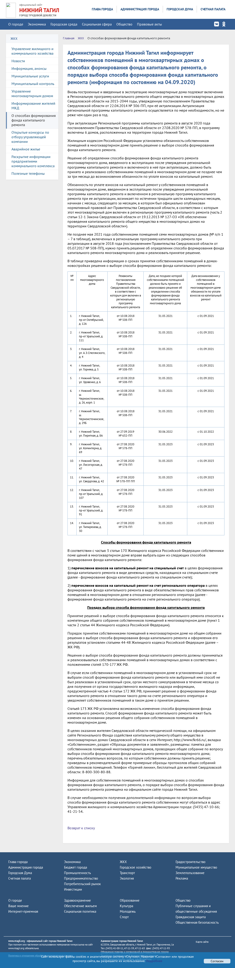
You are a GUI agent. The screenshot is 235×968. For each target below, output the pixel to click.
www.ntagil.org (16, 941)
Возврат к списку (81, 828)
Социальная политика (80, 911)
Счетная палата (213, 9)
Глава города (102, 9)
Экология (127, 878)
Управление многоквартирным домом (32, 93)
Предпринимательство (81, 878)
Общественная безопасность (197, 922)
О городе (15, 24)
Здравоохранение (77, 900)
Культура (126, 906)
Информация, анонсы (29, 68)
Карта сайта (202, 941)
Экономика (37, 24)
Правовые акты (149, 24)
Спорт (124, 917)
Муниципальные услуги (30, 76)
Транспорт (127, 873)
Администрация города (139, 9)
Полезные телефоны (28, 173)
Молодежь (128, 911)
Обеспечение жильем (80, 906)
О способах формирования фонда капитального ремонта (33, 120)
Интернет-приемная (23, 911)
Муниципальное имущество (196, 867)
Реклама (182, 878)
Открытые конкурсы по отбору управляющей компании (30, 137)
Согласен (217, 961)
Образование (130, 900)
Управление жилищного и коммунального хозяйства (32, 51)
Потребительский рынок (82, 884)
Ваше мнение (18, 906)
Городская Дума (180, 9)
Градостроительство (190, 862)
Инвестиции (73, 889)
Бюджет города (75, 867)
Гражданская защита (191, 917)
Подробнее (153, 961)
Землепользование (190, 873)
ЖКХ (123, 862)
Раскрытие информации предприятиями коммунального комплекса (33, 161)
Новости (18, 61)
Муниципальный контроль (32, 83)
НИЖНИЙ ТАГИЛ (39, 10)
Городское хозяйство (135, 867)
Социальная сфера (97, 24)
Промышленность (77, 873)
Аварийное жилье (25, 149)
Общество (124, 24)
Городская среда (63, 24)
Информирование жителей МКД (33, 105)
